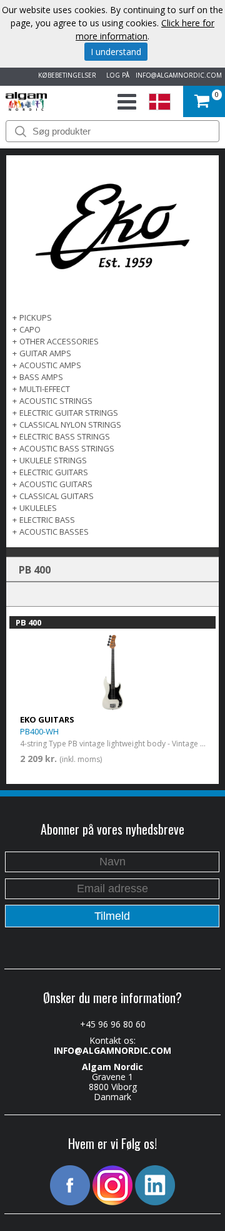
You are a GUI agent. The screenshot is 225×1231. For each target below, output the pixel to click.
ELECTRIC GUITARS (53, 472)
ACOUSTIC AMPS (50, 365)
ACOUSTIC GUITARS (55, 484)
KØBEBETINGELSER (65, 75)
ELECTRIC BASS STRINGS (64, 436)
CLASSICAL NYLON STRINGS (70, 424)
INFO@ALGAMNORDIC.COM (179, 75)
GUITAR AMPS (45, 353)
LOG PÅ (115, 75)
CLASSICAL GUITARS (56, 496)
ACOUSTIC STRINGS (55, 400)
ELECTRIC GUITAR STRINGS (68, 412)
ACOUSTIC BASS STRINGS (66, 448)
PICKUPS (35, 317)
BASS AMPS (41, 377)
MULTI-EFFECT (44, 388)
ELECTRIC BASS (47, 519)
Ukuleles (38, 507)
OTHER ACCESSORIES (59, 341)
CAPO (30, 329)
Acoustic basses (54, 531)
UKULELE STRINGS (53, 460)
